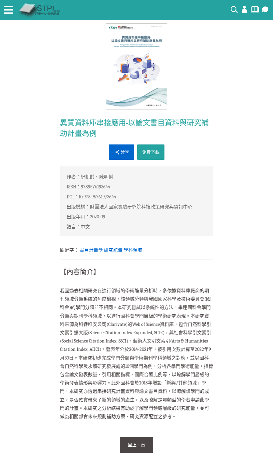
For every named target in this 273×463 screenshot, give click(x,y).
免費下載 (150, 151)
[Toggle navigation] (8, 10)
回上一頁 (136, 444)
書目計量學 (91, 250)
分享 (125, 151)
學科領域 (133, 250)
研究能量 (113, 250)
